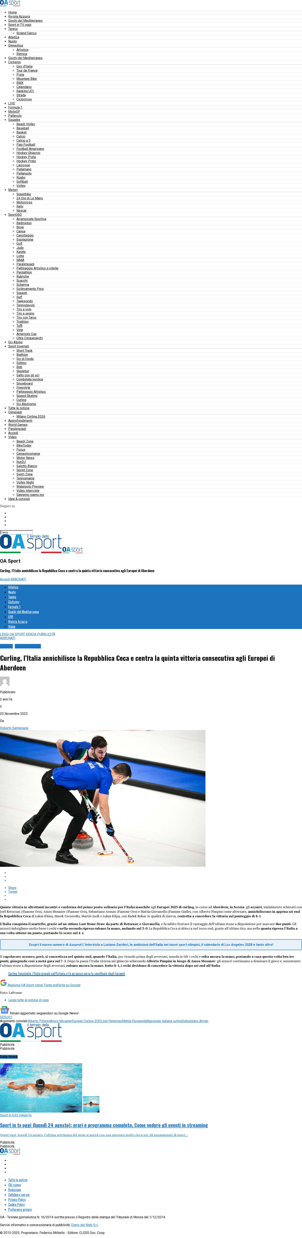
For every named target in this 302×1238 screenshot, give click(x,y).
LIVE (11, 103)
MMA (20, 260)
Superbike (23, 194)
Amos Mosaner (61, 1021)
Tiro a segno (25, 313)
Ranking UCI (25, 91)
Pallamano (23, 169)
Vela (19, 330)
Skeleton (22, 371)
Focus (20, 450)
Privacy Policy (16, 1199)
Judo (20, 248)
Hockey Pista (26, 157)
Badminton (24, 223)
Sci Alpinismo (26, 404)
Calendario (24, 87)
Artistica (22, 50)
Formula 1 (15, 107)
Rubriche (22, 276)
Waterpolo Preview (30, 487)
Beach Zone (24, 441)
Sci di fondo (25, 359)
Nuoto (12, 41)
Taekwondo (24, 301)
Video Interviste (27, 491)
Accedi (13, 433)
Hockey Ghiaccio (28, 153)
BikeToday (23, 445)
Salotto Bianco (26, 466)
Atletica (13, 37)
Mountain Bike (26, 79)
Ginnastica (15, 45)
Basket (21, 132)
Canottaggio (25, 235)
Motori (13, 190)
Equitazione (24, 239)
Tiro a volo (23, 309)
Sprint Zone (24, 470)
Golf (19, 244)
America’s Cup (26, 334)
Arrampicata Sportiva (31, 219)
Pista (20, 75)
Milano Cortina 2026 (30, 416)
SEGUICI (6, 1017)
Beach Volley (25, 124)
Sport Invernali (18, 346)
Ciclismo (14, 62)
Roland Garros (26, 33)
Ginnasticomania (28, 454)
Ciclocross (24, 99)
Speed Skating (26, 396)
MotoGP (14, 112)
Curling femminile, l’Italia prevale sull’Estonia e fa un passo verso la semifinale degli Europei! (66, 973)
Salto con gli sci (27, 375)
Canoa (20, 231)
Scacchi (22, 281)
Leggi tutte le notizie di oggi (28, 1000)
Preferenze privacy (20, 1209)
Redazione (14, 1189)
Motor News (25, 458)
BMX (19, 83)
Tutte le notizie (19, 408)
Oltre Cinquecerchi (29, 338)
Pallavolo (15, 116)
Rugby (20, 177)
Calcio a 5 (23, 141)
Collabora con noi (19, 1194)
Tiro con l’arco (26, 318)
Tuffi (19, 326)
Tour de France (27, 70)
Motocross (24, 202)
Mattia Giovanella (134, 1021)
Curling (21, 400)
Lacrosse (23, 165)
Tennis (13, 29)
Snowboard (24, 383)
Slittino (21, 363)
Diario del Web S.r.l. (85, 1225)
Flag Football (25, 145)
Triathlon (22, 322)
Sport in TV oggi (19, 25)
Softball (22, 182)
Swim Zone (24, 474)
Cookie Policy (16, 1204)
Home (12, 12)
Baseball (22, 128)
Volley (20, 186)
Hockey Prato (26, 161)
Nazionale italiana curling (164, 1021)
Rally (19, 206)
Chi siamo (14, 1184)
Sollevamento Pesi (30, 289)
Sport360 (15, 215)
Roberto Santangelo (14, 728)
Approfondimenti (20, 421)
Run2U (21, 462)
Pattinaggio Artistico (31, 392)
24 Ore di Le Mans (29, 198)
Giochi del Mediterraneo (25, 21)
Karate (21, 252)
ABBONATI (18, 579)
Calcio (20, 136)
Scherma (22, 285)
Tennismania (25, 478)
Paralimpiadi (25, 264)
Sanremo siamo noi (30, 495)
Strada (21, 95)
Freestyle (23, 388)
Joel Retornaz (112, 1021)
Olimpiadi (15, 412)
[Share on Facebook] (155, 873)
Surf (19, 297)
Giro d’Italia (24, 66)
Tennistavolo (25, 305)
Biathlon (22, 355)
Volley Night (25, 482)
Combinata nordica (29, 379)
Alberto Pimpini (39, 1021)
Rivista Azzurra (19, 16)
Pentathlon (24, 272)
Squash (21, 293)
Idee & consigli (19, 499)
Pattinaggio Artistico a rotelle (37, 268)
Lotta (20, 256)
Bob (19, 367)
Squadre (14, 120)
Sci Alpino (15, 342)
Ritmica (21, 54)
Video (12, 437)
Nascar (21, 211)
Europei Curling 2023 (87, 1021)
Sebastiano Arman (195, 1021)
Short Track (24, 351)
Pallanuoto (24, 173)
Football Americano (30, 149)
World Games (18, 425)
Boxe (20, 227)
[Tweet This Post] (155, 877)
